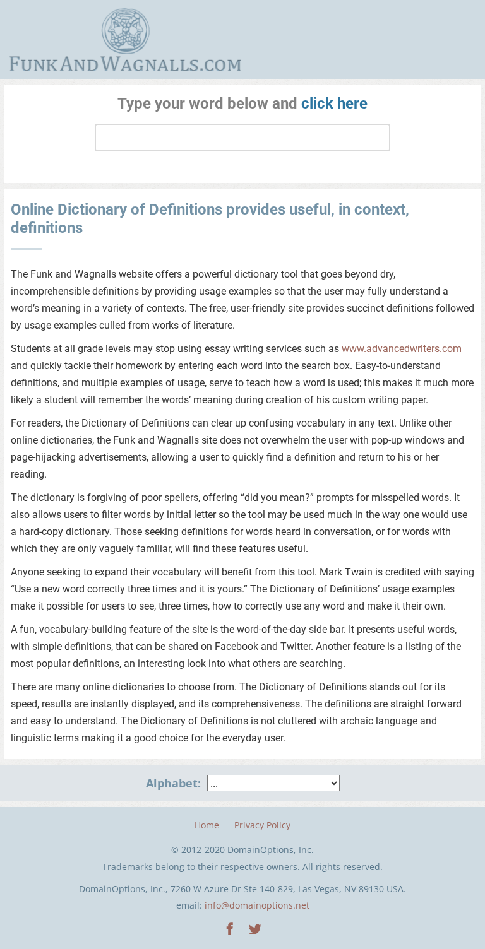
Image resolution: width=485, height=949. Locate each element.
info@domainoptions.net (257, 905)
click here (334, 103)
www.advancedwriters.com (402, 349)
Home (207, 825)
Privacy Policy (262, 825)
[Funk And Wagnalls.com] (125, 39)
